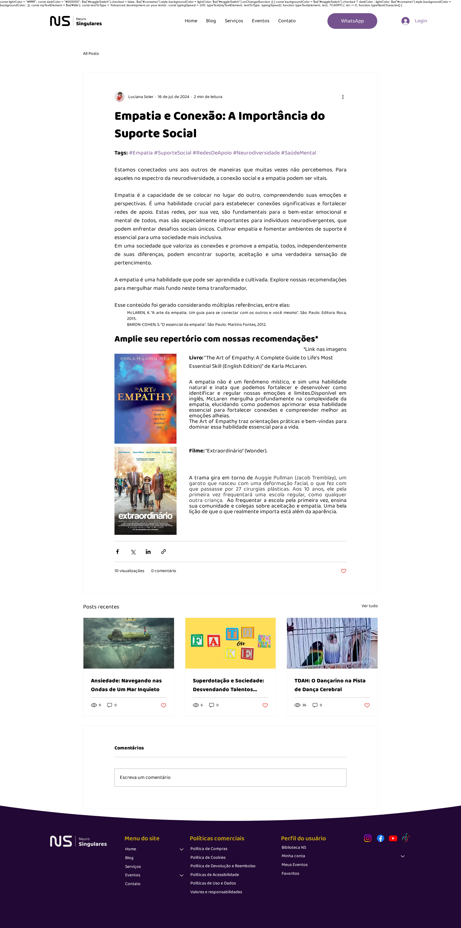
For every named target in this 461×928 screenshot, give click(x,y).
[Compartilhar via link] (164, 552)
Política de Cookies (207, 857)
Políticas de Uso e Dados (213, 883)
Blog (129, 857)
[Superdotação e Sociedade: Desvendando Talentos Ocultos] (230, 643)
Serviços (133, 866)
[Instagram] (368, 838)
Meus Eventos (295, 864)
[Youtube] (393, 838)
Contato (132, 883)
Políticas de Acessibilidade (214, 874)
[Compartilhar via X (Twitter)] (133, 552)
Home (130, 849)
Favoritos (290, 873)
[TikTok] (406, 838)
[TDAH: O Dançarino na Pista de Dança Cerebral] (332, 643)
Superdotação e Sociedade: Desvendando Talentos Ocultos (228, 685)
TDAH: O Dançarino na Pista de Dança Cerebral (330, 685)
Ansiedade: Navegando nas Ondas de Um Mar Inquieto (126, 685)
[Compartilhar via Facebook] (117, 552)
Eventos (132, 875)
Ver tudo (370, 606)
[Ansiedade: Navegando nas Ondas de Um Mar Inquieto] (128, 643)
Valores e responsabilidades (216, 892)
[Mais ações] (343, 97)
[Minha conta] (403, 856)
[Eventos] (182, 875)
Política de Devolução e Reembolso (223, 866)
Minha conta (293, 855)
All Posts (91, 54)
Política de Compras (208, 848)
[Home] (182, 849)
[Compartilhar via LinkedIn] (148, 552)
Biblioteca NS (294, 847)
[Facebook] (380, 838)
